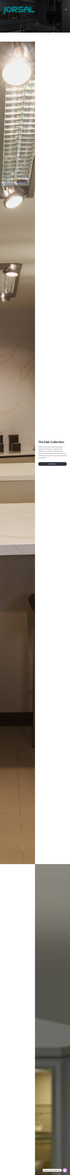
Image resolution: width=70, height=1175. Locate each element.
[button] (65, 9)
